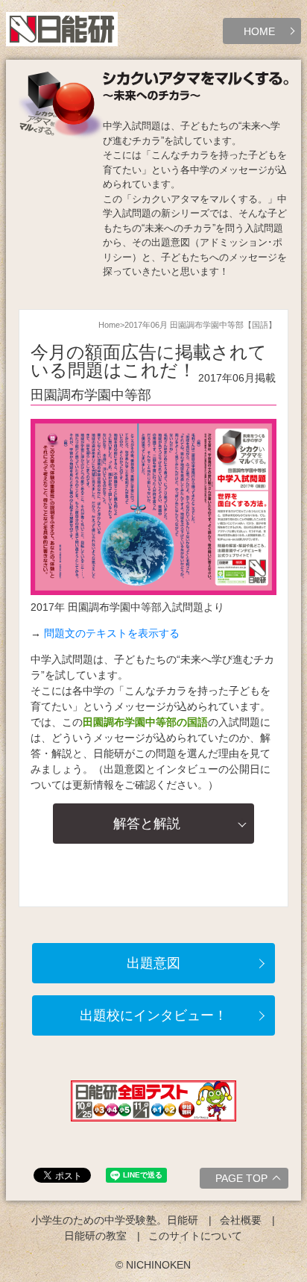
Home (109, 324)
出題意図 (153, 963)
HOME (259, 31)
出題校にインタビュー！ (153, 1015)
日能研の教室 (95, 1236)
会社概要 (241, 1220)
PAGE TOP (241, 1178)
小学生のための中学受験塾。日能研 (114, 1220)
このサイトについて (195, 1236)
